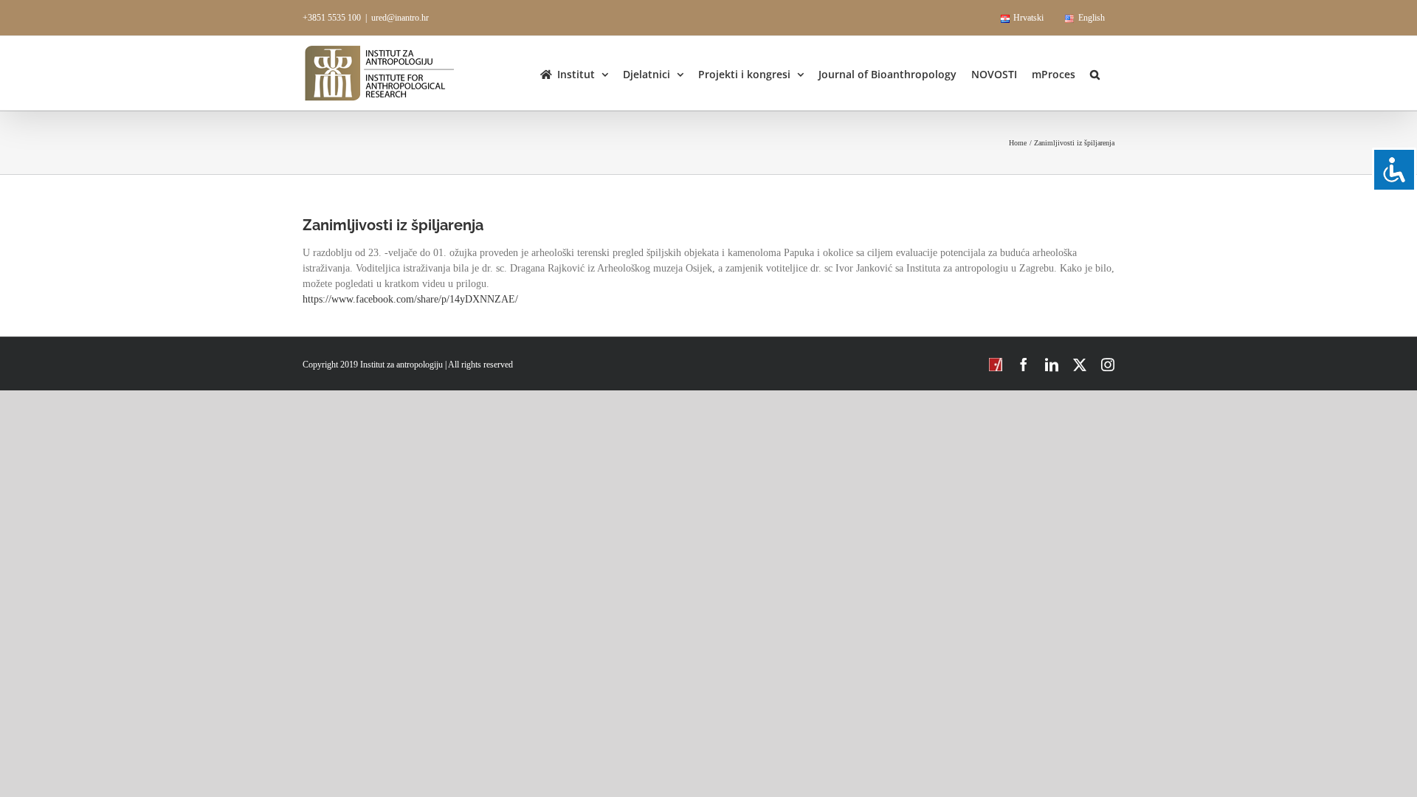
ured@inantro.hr (400, 18)
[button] (1095, 73)
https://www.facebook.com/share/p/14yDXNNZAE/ (410, 299)
